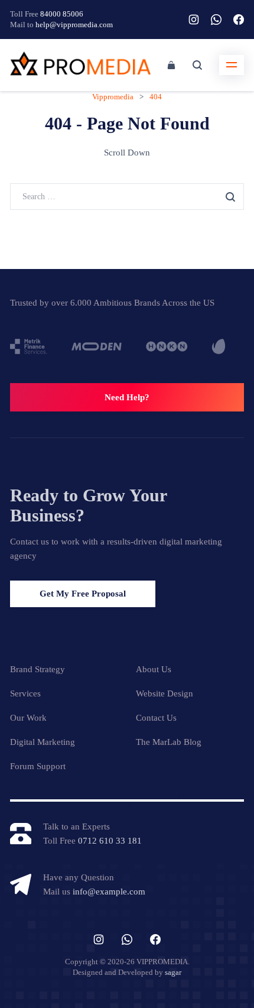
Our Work (28, 717)
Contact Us (156, 717)
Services (25, 693)
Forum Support (38, 766)
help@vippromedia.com (74, 24)
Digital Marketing (42, 742)
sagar (173, 972)
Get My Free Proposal (83, 593)
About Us (153, 669)
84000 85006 (61, 13)
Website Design (164, 693)
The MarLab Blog (168, 742)
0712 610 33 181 (110, 840)
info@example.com (109, 891)
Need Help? (127, 397)
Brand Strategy (37, 669)
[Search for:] (127, 196)
